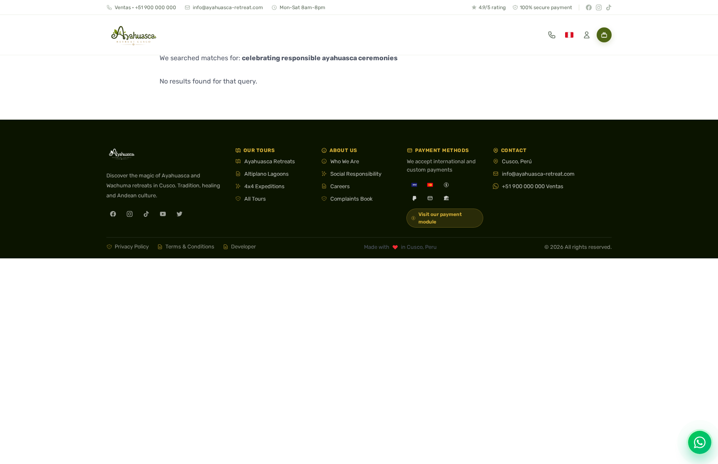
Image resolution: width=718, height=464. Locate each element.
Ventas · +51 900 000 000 (145, 7)
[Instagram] (599, 7)
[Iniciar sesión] (586, 34)
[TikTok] (609, 7)
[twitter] (179, 214)
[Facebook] (589, 7)
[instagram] (129, 214)
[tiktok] (146, 214)
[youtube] (163, 214)
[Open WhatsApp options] (699, 442)
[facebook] (113, 214)
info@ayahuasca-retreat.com (228, 7)
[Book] (604, 34)
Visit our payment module (440, 218)
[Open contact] (551, 34)
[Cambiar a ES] (569, 34)
